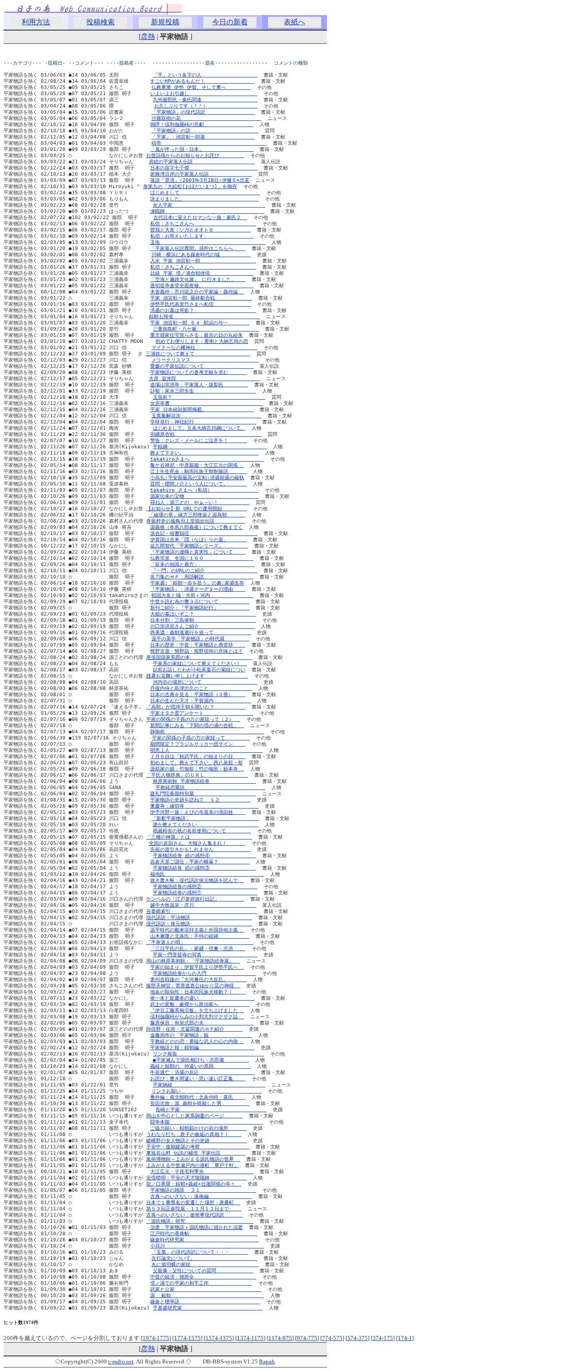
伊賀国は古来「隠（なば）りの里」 (198, 540)
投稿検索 (100, 22)
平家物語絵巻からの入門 (204, 973)
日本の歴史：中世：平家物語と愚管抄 (197, 645)
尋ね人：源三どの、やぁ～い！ (199, 502)
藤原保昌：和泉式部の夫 (201, 1023)
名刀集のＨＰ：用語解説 (201, 577)
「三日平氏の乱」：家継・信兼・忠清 (197, 948)
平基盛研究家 (208, 1308)
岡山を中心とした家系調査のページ (194, 1116)
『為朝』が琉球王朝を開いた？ (195, 707)
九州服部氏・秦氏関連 (205, 100)
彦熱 (148, 36)
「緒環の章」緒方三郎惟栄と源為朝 (197, 515)
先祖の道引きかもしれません (200, 849)
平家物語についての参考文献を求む (198, 372)
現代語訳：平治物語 (199, 917)
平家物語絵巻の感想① (205, 893)
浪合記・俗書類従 (203, 533)
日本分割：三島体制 (203, 620)
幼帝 (209, 143)
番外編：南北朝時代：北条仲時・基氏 (197, 1097)
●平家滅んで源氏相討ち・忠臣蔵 (201, 1060)
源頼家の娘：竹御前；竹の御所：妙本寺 (197, 769)
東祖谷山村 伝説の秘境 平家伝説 (195, 1153)
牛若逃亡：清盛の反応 (202, 1072)
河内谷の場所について (205, 682)
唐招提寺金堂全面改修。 (201, 286)
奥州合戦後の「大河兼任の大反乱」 (198, 979)
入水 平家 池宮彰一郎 (203, 261)
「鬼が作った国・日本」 (201, 149)
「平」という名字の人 (205, 75)
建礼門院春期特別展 (203, 794)
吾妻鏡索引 (201, 911)
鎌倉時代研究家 (204, 1240)
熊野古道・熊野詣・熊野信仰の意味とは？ (196, 651)
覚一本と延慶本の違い (202, 998)
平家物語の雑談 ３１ (203, 1190)
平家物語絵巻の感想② (205, 887)
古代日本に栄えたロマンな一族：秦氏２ (200, 217)
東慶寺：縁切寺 (204, 806)
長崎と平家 (211, 1110)
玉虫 (207, 242)
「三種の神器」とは (199, 837)
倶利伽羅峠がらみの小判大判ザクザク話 (197, 1017)
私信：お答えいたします (201, 236)
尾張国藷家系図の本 (199, 657)
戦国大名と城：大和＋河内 (202, 595)
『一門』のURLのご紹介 (204, 571)
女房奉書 (206, 403)
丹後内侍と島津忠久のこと (201, 688)
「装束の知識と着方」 (202, 564)
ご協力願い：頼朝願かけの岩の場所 (198, 1128)
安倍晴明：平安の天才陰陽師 (196, 1178)
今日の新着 (230, 22)
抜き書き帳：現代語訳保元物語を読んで (197, 880)
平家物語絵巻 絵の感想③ (204, 868)
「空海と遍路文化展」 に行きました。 (197, 279)
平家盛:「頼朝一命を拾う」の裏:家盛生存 (197, 583)
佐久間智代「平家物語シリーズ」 (199, 546)
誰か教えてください (206, 825)
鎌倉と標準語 (205, 1302)
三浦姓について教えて (198, 354)
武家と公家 (205, 1289)
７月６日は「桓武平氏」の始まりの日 (197, 756)
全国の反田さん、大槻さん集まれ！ (197, 843)
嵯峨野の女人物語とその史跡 (196, 1141)
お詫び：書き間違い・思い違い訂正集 (197, 1079)
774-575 (332, 1338)
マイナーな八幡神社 (204, 347)
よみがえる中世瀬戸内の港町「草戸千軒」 (192, 1165)
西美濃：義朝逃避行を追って (200, 632)
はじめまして (205, 193)
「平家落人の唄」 (199, 942)
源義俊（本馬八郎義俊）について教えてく (196, 527)
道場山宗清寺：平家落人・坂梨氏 (199, 385)
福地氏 (207, 874)
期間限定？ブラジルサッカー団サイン (197, 744)
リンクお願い (206, 1091)
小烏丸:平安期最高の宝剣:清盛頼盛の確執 (197, 478)
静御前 (207, 732)
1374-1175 (250, 1338)
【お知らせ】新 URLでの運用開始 (196, 509)
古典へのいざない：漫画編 (201, 1196)
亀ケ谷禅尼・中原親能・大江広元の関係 (197, 465)
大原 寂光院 (204, 378)
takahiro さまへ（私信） (204, 490)
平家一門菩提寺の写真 (205, 955)
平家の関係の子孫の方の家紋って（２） (193, 719)
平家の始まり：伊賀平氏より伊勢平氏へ (197, 967)
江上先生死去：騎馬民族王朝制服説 (198, 471)
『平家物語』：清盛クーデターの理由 (197, 589)
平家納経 (209, 1085)
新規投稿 (165, 22)
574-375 (357, 1338)
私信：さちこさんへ (203, 224)
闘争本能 (206, 1122)
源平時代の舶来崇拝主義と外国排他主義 (197, 930)
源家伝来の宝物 (204, 496)
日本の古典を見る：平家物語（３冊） (197, 694)
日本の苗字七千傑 (203, 168)
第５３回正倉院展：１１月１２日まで (193, 1209)
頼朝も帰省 (204, 317)
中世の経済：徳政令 (203, 1277)
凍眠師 (207, 211)
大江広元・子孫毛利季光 (201, 1172)
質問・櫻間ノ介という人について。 (198, 484)
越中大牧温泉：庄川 (203, 905)
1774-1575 (187, 1338)
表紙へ (294, 22)
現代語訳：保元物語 (199, 924)
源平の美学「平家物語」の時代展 (200, 639)
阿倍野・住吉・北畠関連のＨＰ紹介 (194, 1029)
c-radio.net (121, 1361)
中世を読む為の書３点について (199, 602)
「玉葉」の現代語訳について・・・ (199, 1252)
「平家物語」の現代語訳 (203, 112)
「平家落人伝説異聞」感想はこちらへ (197, 248)
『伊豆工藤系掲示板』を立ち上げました (197, 1010)
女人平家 (209, 205)
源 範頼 (207, 1295)
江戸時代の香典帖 (203, 1233)
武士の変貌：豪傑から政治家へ (199, 1004)
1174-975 (280, 1338)
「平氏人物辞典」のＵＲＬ (197, 775)
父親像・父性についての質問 (203, 1271)
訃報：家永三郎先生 (203, 391)
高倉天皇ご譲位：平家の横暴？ (199, 862)
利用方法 (36, 22)
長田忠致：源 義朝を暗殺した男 (199, 1103)
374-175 (383, 1338)
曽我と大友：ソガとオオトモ (200, 230)
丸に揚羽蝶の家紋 (205, 1264)
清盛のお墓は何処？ (203, 310)
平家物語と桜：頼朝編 (202, 1048)
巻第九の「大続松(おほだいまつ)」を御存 (190, 186)
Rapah (267, 1361)
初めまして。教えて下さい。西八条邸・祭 (196, 763)
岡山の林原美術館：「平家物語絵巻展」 (193, 961)
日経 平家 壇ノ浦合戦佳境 (201, 273)
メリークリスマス (205, 360)
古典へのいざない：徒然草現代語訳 (194, 1215)
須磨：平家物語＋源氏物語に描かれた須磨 (196, 1227)
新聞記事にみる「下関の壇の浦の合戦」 (197, 725)
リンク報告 (208, 1054)
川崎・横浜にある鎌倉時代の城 (201, 255)
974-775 (307, 1338)
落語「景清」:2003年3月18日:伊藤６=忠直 (199, 180)
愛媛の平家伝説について (201, 366)
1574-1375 (219, 1338)
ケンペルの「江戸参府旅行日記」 (195, 899)
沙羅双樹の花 (206, 118)
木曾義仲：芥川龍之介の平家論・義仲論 (197, 292)
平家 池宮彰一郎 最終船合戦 (201, 298)
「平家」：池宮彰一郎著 (203, 137)
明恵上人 (206, 750)
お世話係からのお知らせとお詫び (195, 155)
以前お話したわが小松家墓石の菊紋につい (199, 670)
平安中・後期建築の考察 (197, 1147)
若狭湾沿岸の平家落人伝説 (201, 174)
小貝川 (207, 1246)
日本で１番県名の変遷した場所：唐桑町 (193, 1202)
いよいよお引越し (203, 93)
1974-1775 (156, 1338)
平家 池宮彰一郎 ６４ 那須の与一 (199, 323)
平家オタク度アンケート (201, 713)
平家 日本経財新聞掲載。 (201, 409)
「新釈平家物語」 (205, 818)
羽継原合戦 (205, 434)
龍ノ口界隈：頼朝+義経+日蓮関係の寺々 (193, 1184)
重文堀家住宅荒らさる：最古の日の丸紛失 (196, 335)
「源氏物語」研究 (199, 1221)
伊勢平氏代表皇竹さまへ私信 (200, 304)
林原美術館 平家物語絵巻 (204, 781)
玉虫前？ (209, 397)
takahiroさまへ (207, 459)
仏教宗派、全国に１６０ (201, 558)
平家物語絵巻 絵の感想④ (204, 856)
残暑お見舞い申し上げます (197, 676)
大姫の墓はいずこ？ (203, 614)
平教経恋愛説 (210, 787)
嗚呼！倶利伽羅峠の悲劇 (201, 124)
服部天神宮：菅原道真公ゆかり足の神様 (193, 986)
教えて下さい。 (204, 453)
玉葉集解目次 (206, 416)
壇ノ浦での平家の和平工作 (201, 1283)
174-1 (405, 1338)
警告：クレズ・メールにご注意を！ (198, 440)
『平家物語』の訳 (205, 131)
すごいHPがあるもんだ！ (202, 81)
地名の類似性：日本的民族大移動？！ (197, 992)
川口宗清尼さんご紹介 (202, 626)
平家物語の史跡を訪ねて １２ (200, 800)
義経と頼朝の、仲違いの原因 (200, 1066)
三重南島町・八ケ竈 (206, 329)
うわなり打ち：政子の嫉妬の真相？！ (193, 1134)
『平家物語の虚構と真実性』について (197, 552)
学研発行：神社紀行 (203, 422)
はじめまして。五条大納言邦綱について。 (199, 428)
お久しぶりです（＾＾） (205, 106)
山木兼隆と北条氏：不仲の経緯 (199, 936)
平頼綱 (210, 447)
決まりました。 (204, 199)
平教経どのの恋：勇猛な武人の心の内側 (197, 1041)
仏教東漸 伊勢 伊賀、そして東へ (201, 87)
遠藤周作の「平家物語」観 (201, 1035)
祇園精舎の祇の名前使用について (202, 831)
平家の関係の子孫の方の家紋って (201, 738)
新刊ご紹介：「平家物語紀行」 (199, 608)
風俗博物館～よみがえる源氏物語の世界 (193, 1159)
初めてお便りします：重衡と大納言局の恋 (201, 341)
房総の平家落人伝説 (202, 162)
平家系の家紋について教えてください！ (200, 663)
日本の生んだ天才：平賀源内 (200, 701)
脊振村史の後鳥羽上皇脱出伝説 (195, 521)
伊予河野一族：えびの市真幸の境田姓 (197, 812)
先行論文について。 (204, 1258)
